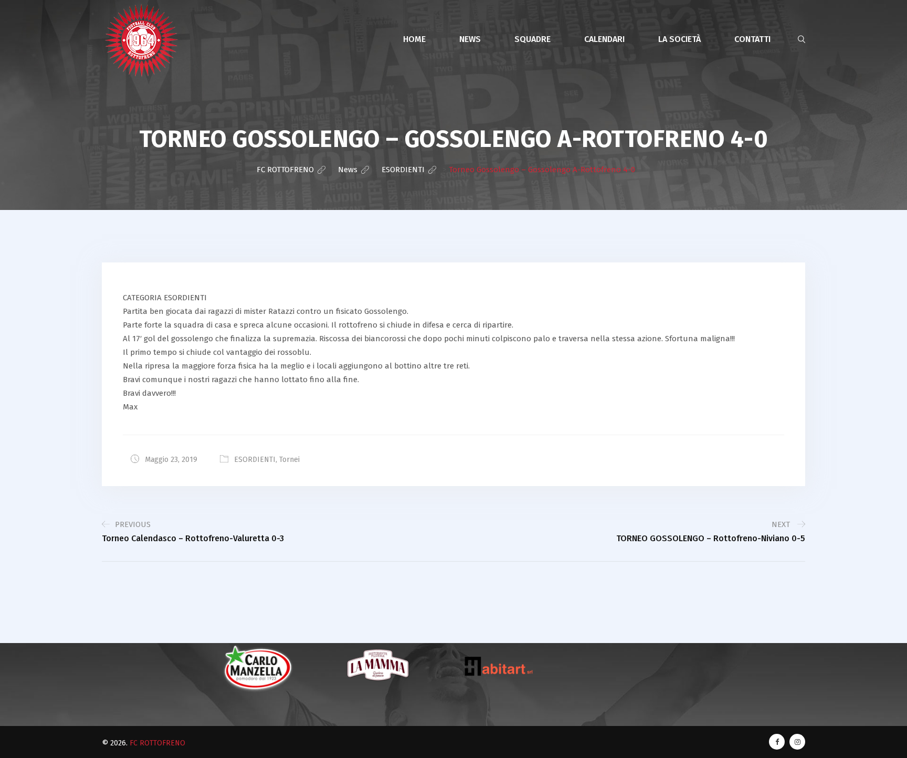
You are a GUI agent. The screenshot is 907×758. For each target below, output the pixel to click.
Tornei (289, 459)
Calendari (604, 39)
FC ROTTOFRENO (157, 743)
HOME (414, 39)
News (470, 39)
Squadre (532, 39)
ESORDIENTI (255, 459)
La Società (679, 39)
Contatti (752, 39)
